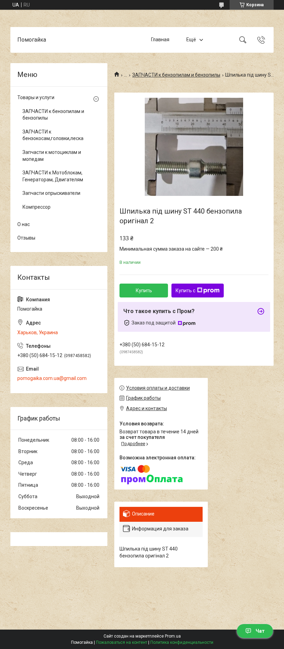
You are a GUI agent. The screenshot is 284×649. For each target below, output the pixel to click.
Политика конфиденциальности (181, 642)
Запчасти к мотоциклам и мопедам (52, 155)
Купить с (185, 290)
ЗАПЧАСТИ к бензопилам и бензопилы (176, 75)
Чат (260, 631)
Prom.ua (173, 636)
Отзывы (26, 238)
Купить (144, 290)
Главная (160, 39)
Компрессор (37, 207)
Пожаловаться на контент (121, 642)
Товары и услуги (35, 97)
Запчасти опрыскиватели (51, 193)
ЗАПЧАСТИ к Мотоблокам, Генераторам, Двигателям (53, 176)
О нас (23, 224)
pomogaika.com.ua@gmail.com (52, 378)
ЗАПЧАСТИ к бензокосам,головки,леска (53, 135)
